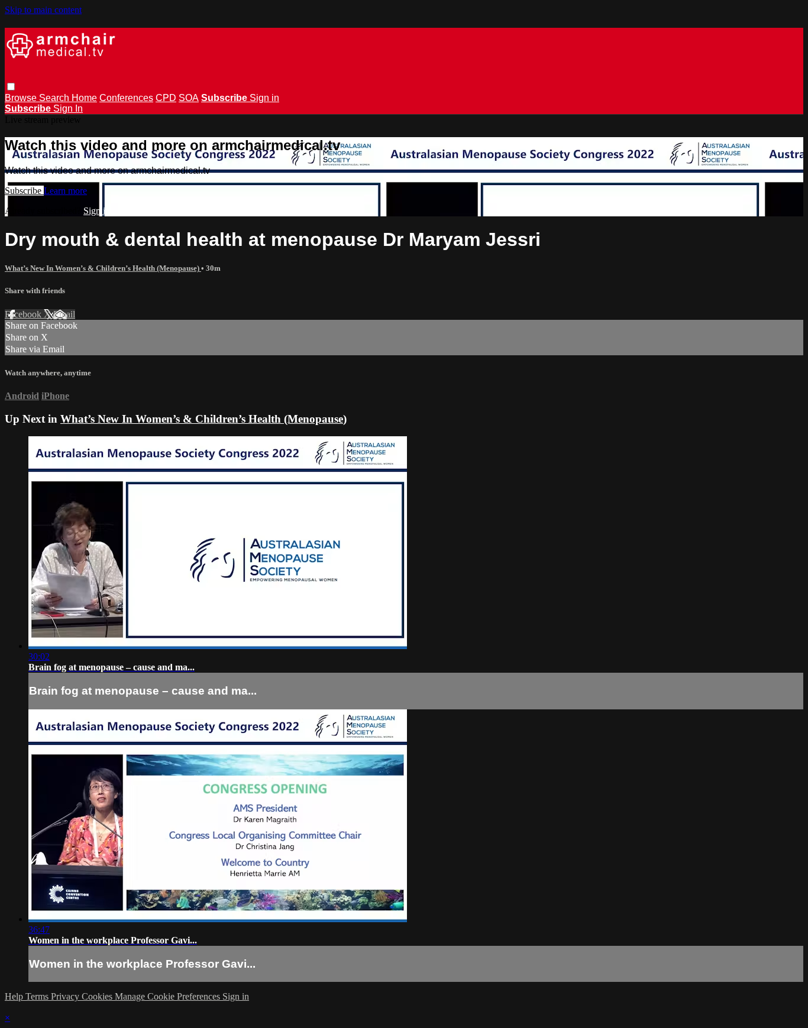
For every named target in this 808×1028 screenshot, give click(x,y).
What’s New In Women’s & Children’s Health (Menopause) (103, 268)
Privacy (66, 996)
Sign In (68, 108)
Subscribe (24, 191)
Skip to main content (43, 10)
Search (55, 98)
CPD (166, 98)
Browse (22, 98)
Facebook (24, 314)
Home (84, 98)
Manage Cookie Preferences (168, 996)
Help (15, 996)
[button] (11, 86)
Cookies (98, 996)
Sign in (264, 98)
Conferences (126, 98)
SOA (189, 98)
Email (64, 314)
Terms (38, 996)
